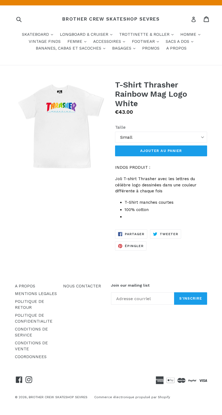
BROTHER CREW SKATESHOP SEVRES (110, 19)
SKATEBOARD (39, 34)
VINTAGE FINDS (45, 41)
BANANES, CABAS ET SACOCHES (72, 48)
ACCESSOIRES (110, 41)
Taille (120, 127)
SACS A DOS (181, 41)
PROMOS (150, 48)
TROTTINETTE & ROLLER (147, 34)
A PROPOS (176, 48)
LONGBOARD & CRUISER (87, 34)
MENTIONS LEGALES (36, 293)
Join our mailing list (130, 285)
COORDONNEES (31, 356)
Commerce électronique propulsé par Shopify (132, 397)
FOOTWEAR (147, 41)
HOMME (191, 34)
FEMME (78, 41)
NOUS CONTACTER (82, 286)
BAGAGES (125, 48)
